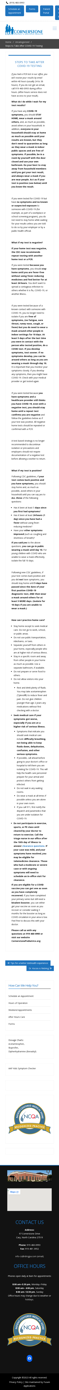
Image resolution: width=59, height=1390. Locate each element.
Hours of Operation (18, 1003)
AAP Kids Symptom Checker (22, 1068)
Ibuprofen (13, 1047)
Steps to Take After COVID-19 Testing (29, 64)
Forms (32, 9)
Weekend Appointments (20, 1010)
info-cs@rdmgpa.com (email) (29, 1256)
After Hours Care (16, 1016)
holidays (29, 1299)
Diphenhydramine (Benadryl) (22, 1051)
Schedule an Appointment (14, 11)
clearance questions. (33, 846)
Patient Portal (46, 11)
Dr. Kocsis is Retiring (39, 968)
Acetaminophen (16, 1043)
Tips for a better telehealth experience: (29, 963)
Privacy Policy (16, 1382)
